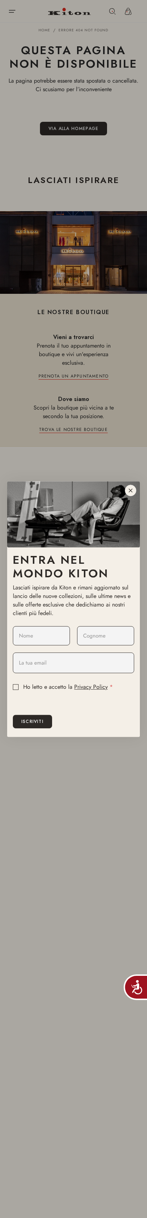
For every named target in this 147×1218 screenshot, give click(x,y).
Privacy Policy (91, 687)
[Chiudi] (130, 490)
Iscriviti (32, 721)
